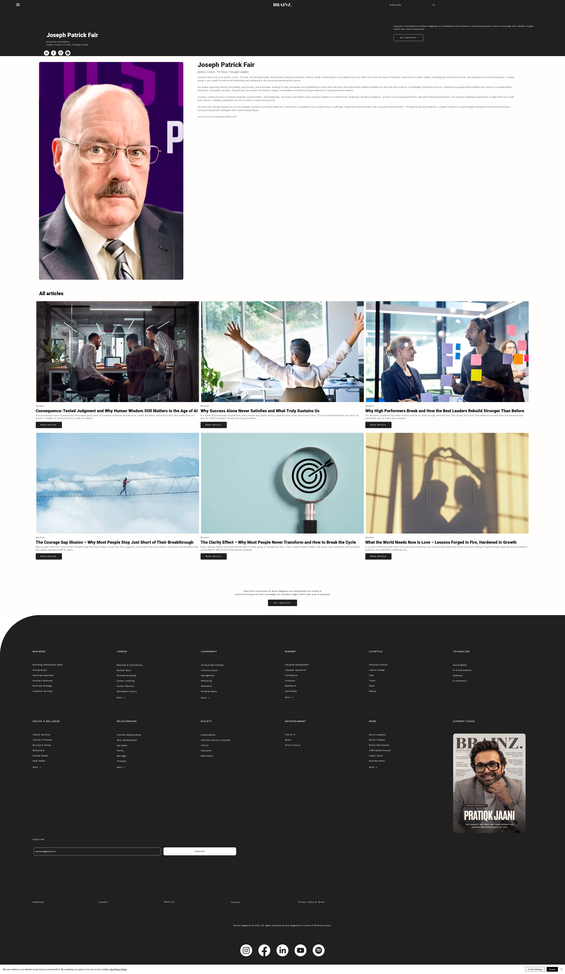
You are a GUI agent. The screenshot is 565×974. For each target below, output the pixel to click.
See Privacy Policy (118, 969)
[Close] (561, 969)
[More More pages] (124, 697)
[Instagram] (246, 950)
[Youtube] (300, 950)
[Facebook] (264, 950)
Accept (552, 969)
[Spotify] (319, 950)
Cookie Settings (535, 969)
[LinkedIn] (282, 950)
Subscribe (395, 5)
